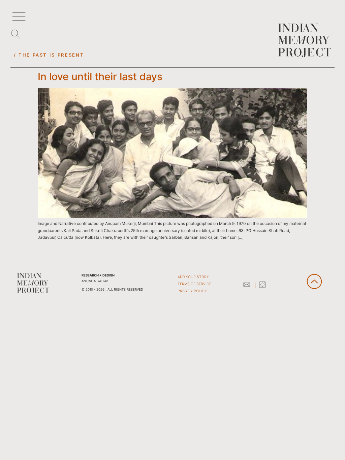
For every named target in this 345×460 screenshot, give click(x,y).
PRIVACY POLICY (192, 291)
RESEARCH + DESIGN (98, 275)
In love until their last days (100, 76)
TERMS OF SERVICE (194, 284)
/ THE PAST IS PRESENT (49, 55)
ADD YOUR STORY (193, 277)
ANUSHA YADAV (95, 281)
